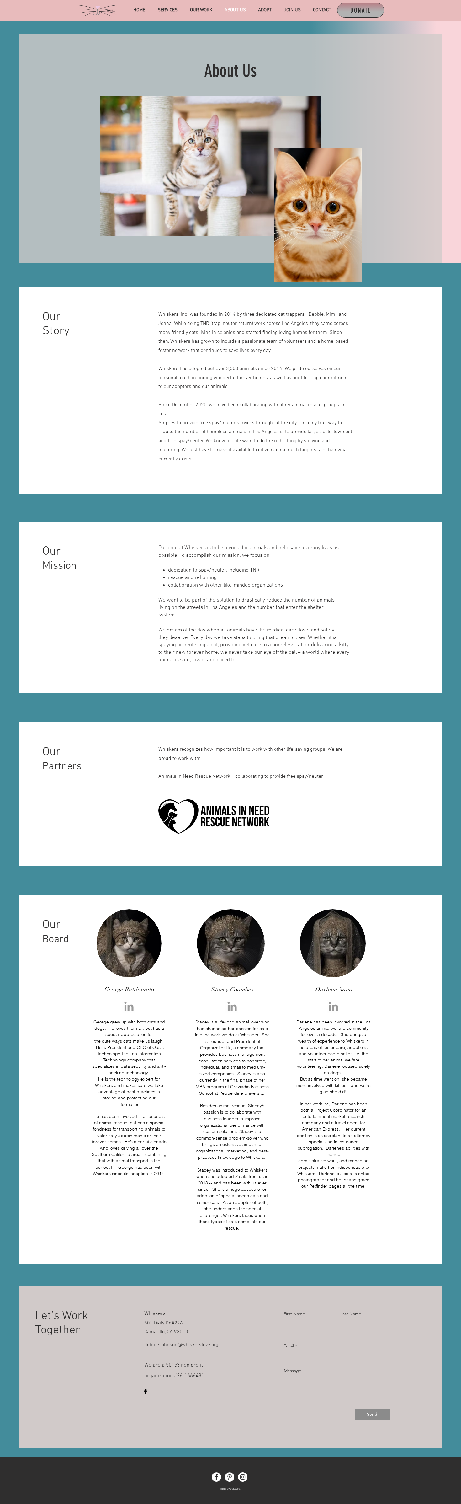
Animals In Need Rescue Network (194, 776)
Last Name (350, 1314)
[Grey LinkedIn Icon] (128, 1006)
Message (292, 1370)
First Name (294, 1314)
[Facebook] (145, 1391)
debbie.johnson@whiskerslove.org (181, 1345)
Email (288, 1346)
